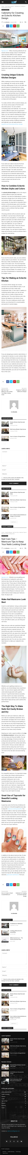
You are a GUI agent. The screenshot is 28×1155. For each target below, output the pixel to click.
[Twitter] (11, 25)
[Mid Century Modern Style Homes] (5, 431)
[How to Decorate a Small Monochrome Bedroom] (5, 1081)
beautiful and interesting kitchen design (11, 124)
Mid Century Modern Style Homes (18, 429)
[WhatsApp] (18, 25)
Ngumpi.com (4, 50)
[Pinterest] (14, 25)
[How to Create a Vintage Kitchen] (5, 438)
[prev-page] (2, 443)
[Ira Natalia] (2, 22)
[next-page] (5, 443)
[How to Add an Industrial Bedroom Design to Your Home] (5, 516)
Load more (13, 522)
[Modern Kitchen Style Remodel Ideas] (5, 424)
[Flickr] (14, 1141)
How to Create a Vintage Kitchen (17, 436)
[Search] (26, 2)
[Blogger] (6, 1141)
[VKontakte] (21, 1141)
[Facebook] (7, 25)
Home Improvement (9, 6)
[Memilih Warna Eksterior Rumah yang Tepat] (5, 1066)
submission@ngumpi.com (13, 1131)
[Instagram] (17, 1141)
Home (2, 6)
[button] (2, 2)
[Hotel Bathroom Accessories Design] (5, 1074)
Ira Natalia (7, 22)
